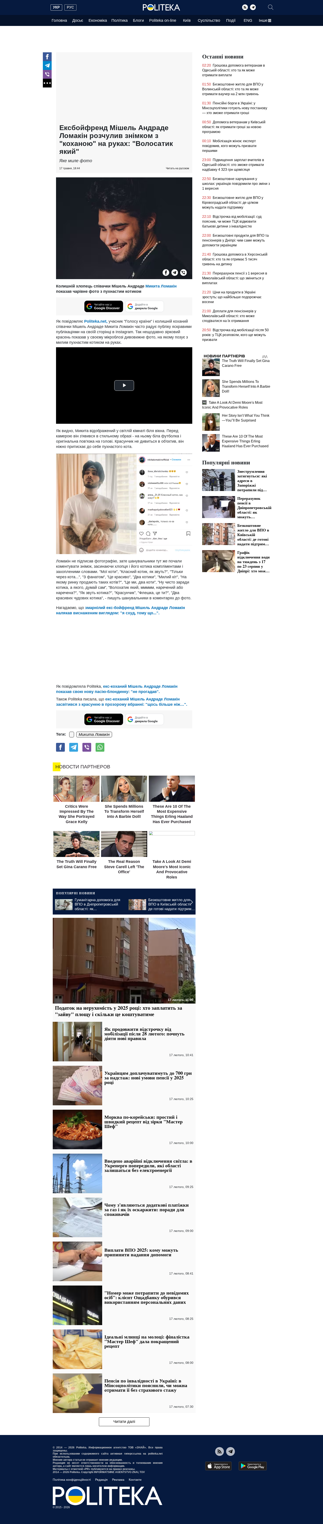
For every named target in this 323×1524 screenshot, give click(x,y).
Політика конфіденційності (72, 1479)
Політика (119, 20)
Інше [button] (263, 20)
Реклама (118, 1479)
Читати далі (124, 1421)
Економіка (98, 20)
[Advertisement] (124, 88)
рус (70, 7)
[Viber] (47, 74)
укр (56, 7)
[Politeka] (161, 7)
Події (231, 20)
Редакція (101, 1479)
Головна (59, 20)
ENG (248, 20)
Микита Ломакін (161, 286)
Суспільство (209, 20)
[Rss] (245, 7)
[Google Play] (252, 1466)
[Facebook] (47, 56)
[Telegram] (253, 7)
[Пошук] (271, 7)
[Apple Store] (218, 1466)
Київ (187, 20)
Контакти (135, 1479)
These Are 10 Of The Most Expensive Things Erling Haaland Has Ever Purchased (245, 441)
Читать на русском (177, 168)
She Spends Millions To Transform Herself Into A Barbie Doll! (246, 386)
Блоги (138, 20)
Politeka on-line (162, 20)
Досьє (77, 20)
